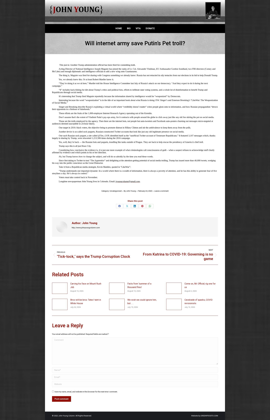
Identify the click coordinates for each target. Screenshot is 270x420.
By (130, 191)
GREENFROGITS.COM (209, 416)
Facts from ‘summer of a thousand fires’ (139, 285)
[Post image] (60, 288)
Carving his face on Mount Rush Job (85, 285)
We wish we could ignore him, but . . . (142, 301)
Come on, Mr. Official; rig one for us (200, 285)
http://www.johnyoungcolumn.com (86, 228)
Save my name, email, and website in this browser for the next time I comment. (86, 392)
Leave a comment (161, 191)
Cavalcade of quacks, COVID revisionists (198, 301)
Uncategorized (116, 191)
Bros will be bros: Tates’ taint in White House (85, 301)
